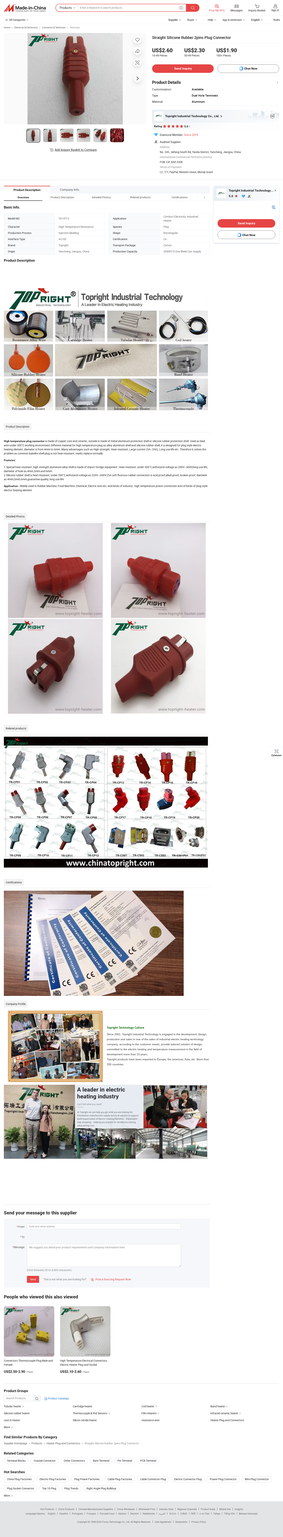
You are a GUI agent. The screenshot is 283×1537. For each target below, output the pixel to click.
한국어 (172, 1513)
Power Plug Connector (223, 1479)
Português (77, 1513)
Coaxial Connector (45, 1460)
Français (91, 1513)
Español (63, 1513)
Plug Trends (71, 1488)
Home (7, 27)
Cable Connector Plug (153, 1479)
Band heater (217, 1406)
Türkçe (216, 1513)
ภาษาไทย (204, 1513)
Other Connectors (74, 1460)
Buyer (190, 20)
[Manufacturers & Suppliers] (25, 8)
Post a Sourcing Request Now (111, 1279)
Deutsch (134, 1513)
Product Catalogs (58, 1398)
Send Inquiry (183, 68)
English (51, 1513)
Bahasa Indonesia (248, 1513)
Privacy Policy (198, 1521)
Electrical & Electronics (26, 27)
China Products (66, 1509)
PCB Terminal (148, 1460)
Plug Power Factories (87, 1479)
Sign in (275, 10)
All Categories (17, 20)
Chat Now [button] (250, 68)
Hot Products (47, 1509)
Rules (276, 20)
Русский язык (107, 1513)
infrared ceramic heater (224, 1413)
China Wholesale (126, 1509)
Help (210, 20)
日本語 (183, 1513)
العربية (162, 1513)
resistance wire (150, 1420)
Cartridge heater (82, 1406)
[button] (197, 197)
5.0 (231, 196)
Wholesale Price (147, 1509)
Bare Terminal (101, 1460)
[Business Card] (273, 207)
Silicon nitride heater (85, 1420)
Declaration (181, 1521)
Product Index (208, 1509)
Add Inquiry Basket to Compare (76, 150)
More (7, 1495)
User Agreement (163, 1521)
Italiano (122, 1513)
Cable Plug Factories (120, 1479)
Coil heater (148, 1406)
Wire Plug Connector (257, 1479)
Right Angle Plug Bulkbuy (101, 1488)
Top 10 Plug (49, 1488)
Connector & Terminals (53, 27)
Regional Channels (187, 1509)
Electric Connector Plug (188, 1479)
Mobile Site (225, 1509)
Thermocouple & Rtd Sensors (90, 1413)
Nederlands (149, 1513)
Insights (239, 1509)
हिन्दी (193, 1513)
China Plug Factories (19, 1479)
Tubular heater (12, 1406)
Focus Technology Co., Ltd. (116, 1521)
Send (33, 1279)
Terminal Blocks (16, 1460)
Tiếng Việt (229, 1513)
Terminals (75, 27)
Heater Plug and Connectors (227, 1420)
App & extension (232, 20)
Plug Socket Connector (20, 1488)
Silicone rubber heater (17, 1413)
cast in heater (12, 1420)
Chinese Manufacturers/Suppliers (95, 1509)
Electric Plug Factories (53, 1479)
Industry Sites (166, 1509)
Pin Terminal (124, 1460)
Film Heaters (149, 1413)
